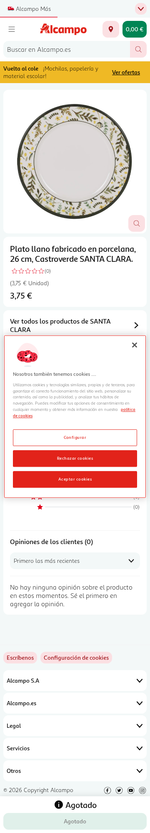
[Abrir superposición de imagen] (136, 223)
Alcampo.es (21, 702)
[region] (75, 416)
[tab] (75, 161)
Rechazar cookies (75, 458)
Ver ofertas (126, 72)
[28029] (110, 29)
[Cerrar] (134, 345)
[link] (76, 657)
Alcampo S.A (23, 680)
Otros (14, 770)
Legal (14, 725)
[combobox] (66, 49)
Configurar (75, 437)
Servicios (18, 748)
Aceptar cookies (75, 478)
